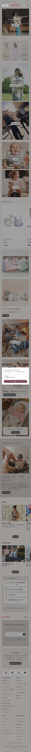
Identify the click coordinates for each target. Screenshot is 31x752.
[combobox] (15, 377)
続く (15, 381)
